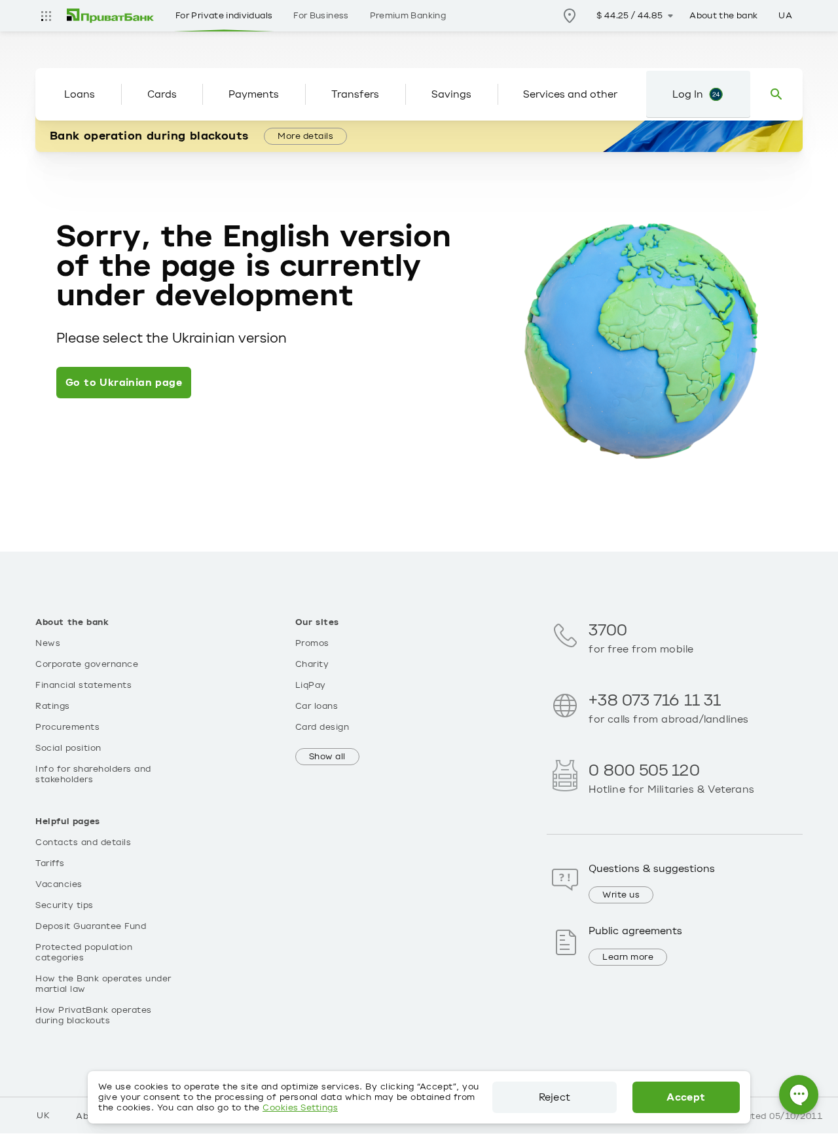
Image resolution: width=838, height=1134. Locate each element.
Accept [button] (685, 1097)
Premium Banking (408, 15)
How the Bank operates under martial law (103, 983)
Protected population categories (83, 952)
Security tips (64, 905)
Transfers (355, 94)
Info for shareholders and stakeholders (93, 774)
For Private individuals (223, 15)
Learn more (627, 957)
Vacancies (58, 884)
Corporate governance (86, 664)
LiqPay (310, 685)
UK (43, 1115)
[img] (110, 15)
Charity (312, 664)
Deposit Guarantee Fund (90, 926)
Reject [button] (554, 1097)
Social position (68, 748)
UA (785, 15)
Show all (327, 756)
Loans (79, 94)
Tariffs (50, 863)
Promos (312, 643)
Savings (451, 94)
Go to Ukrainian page (123, 382)
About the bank (723, 15)
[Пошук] (776, 94)
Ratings (52, 706)
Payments (253, 94)
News (47, 643)
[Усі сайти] (45, 15)
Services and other (570, 94)
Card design (322, 727)
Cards (162, 94)
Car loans (316, 706)
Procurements (67, 727)
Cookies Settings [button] (300, 1108)
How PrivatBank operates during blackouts (93, 1015)
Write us (621, 895)
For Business (320, 15)
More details (305, 136)
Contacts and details (83, 842)
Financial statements (83, 685)
